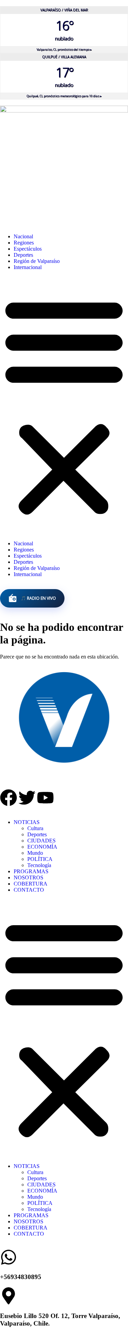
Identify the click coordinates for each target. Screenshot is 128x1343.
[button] (64, 405)
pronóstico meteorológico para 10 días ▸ (64, 96)
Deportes (23, 255)
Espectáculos (28, 249)
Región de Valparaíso (37, 261)
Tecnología (39, 865)
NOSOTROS (28, 877)
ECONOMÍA (42, 847)
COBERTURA (30, 884)
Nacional (23, 236)
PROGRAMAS (31, 871)
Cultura (35, 828)
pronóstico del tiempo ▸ (64, 49)
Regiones (24, 242)
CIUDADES (41, 840)
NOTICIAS (27, 822)
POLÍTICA (40, 859)
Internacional (28, 267)
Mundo (35, 853)
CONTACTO (29, 890)
